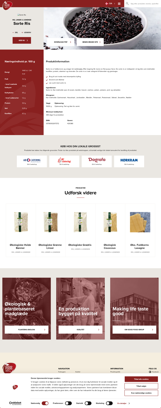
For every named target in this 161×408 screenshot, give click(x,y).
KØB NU (22, 40)
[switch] (68, 403)
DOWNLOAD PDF (60, 42)
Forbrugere (62, 372)
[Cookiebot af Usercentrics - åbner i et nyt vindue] (15, 403)
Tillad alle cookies (141, 379)
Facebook (155, 372)
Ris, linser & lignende (21, 20)
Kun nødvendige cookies (141, 393)
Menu (119, 4)
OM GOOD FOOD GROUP (134, 329)
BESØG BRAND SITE (90, 42)
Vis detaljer (121, 403)
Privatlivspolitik (115, 372)
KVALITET (80, 329)
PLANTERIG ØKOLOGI (26, 329)
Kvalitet (77, 372)
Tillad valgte (141, 386)
